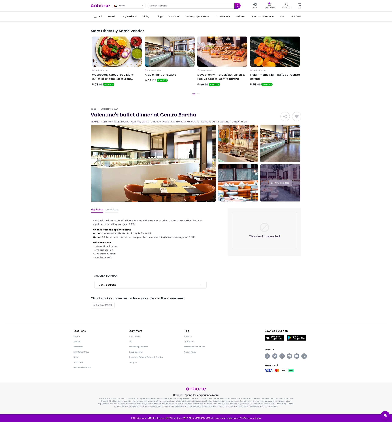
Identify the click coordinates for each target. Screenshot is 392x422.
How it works (134, 336)
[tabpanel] (117, 64)
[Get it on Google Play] (296, 337)
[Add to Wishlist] (296, 116)
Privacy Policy (190, 352)
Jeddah (77, 341)
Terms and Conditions (194, 346)
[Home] (100, 5)
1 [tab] (193, 93)
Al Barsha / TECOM (102, 305)
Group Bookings (136, 352)
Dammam (78, 346)
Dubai (94, 109)
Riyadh (77, 336)
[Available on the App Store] (274, 337)
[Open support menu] (385, 415)
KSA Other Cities (81, 352)
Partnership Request (138, 346)
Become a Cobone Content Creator (146, 357)
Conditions (112, 209)
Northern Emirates (82, 367)
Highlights (97, 209)
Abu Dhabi (78, 362)
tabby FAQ (133, 362)
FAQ (130, 341)
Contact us (189, 341)
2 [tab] (198, 93)
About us (188, 336)
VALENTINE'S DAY (109, 109)
